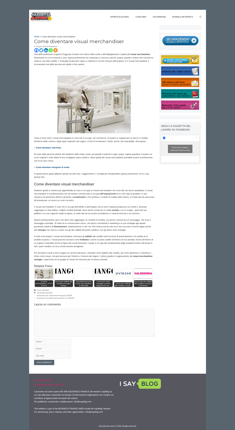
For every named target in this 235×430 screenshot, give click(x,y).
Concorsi (140, 16)
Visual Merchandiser (45, 293)
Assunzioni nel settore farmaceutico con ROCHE (55, 298)
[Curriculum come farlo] (180, 75)
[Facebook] (36, 50)
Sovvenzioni (159, 16)
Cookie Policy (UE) (43, 380)
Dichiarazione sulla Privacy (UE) (49, 384)
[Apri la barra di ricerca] (200, 17)
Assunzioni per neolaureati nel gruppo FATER (54, 295)
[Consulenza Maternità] (180, 109)
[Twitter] (41, 50)
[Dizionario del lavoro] (180, 97)
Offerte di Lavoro (119, 16)
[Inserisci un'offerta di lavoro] (180, 45)
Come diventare (43, 290)
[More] (55, 50)
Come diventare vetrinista (48, 148)
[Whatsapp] (51, 50)
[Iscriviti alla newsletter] (180, 63)
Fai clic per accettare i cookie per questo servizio (180, 148)
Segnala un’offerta (182, 16)
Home (36, 37)
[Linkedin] (46, 50)
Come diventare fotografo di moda (52, 167)
